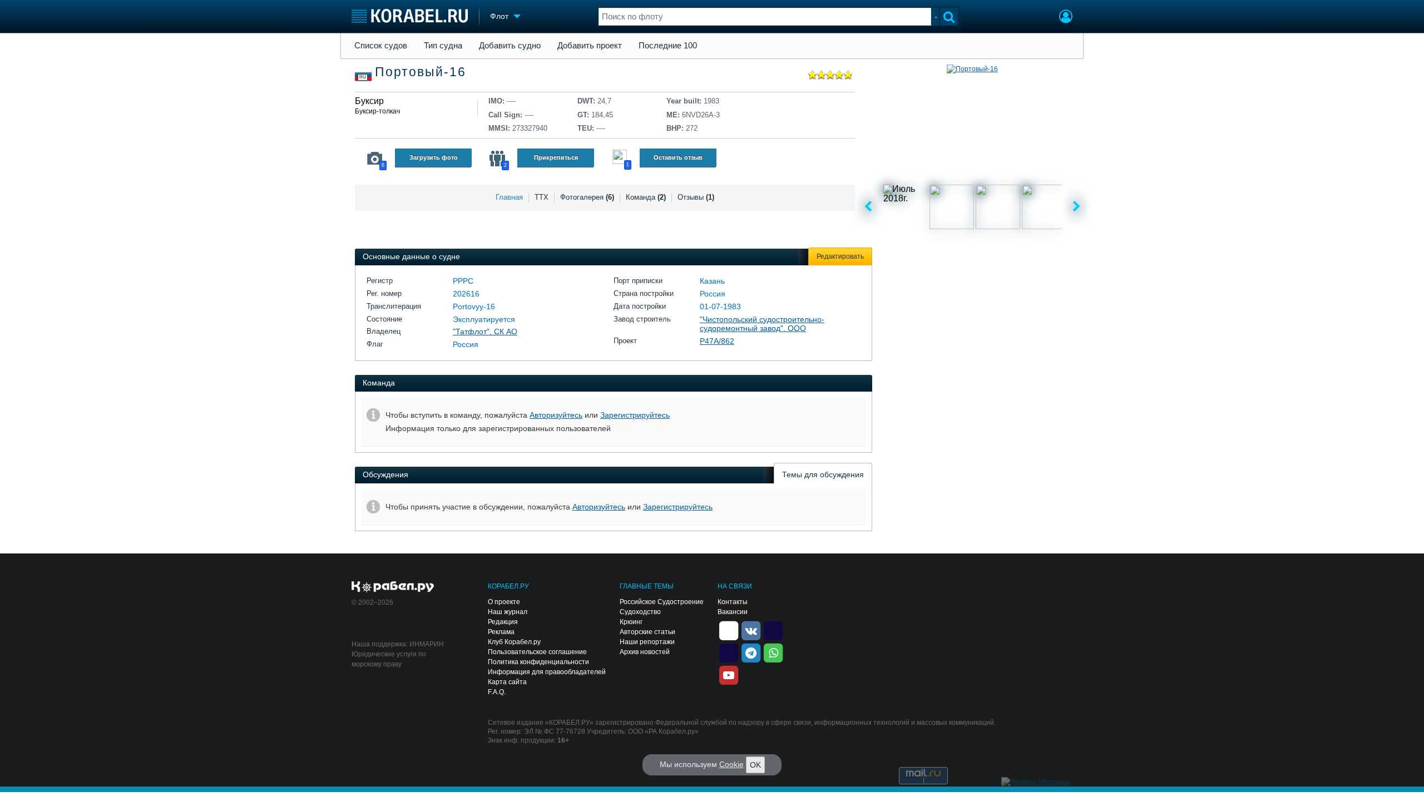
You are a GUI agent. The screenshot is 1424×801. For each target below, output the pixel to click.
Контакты (733, 602)
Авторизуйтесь (556, 415)
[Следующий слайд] (1077, 207)
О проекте (504, 602)
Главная (509, 197)
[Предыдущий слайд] (868, 207)
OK (755, 764)
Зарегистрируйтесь (635, 415)
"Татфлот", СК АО (485, 331)
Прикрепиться (556, 157)
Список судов (380, 45)
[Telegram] (751, 652)
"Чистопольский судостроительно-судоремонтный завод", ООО (762, 324)
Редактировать (840, 256)
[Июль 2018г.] (905, 207)
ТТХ (541, 197)
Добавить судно (510, 45)
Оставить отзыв (678, 157)
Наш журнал (507, 612)
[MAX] (729, 652)
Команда (646, 197)
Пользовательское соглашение (537, 652)
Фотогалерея (587, 197)
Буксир (369, 101)
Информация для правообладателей (547, 672)
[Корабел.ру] (393, 587)
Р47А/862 (717, 341)
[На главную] (410, 16)
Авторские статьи (647, 632)
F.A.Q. (497, 692)
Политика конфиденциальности (538, 662)
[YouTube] (729, 674)
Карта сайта (507, 682)
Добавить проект (589, 45)
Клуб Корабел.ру (514, 642)
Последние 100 (668, 45)
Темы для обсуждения (823, 474)
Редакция (503, 622)
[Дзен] (729, 630)
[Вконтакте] (751, 630)
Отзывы (696, 197)
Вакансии (733, 612)
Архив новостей (645, 652)
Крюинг (631, 622)
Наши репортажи (647, 642)
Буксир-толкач (377, 111)
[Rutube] (773, 630)
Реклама (501, 632)
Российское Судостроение (662, 602)
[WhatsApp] (773, 652)
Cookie (731, 764)
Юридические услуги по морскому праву (389, 659)
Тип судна (443, 45)
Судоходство (640, 612)
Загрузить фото (433, 157)
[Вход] (1065, 18)
